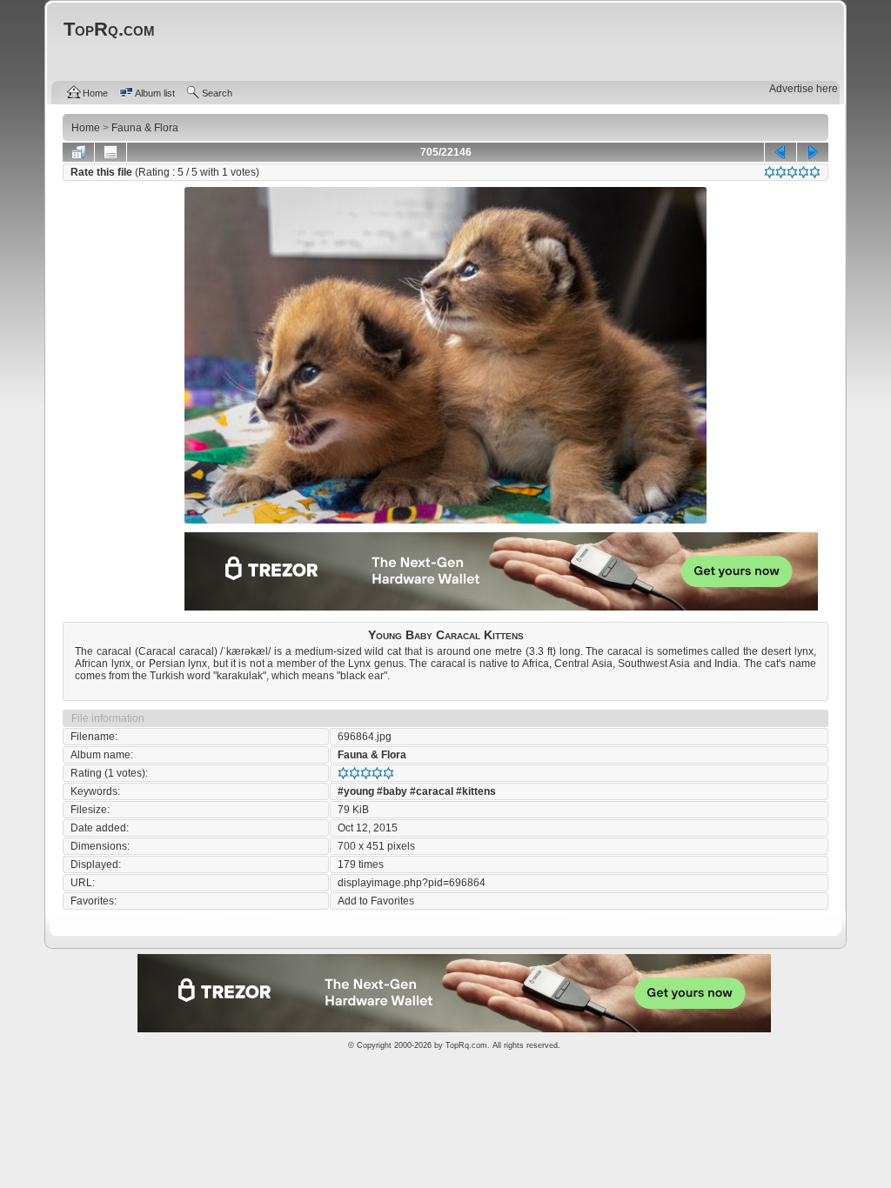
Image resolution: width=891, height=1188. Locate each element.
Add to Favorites (376, 901)
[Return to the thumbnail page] (78, 152)
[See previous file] (780, 152)
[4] (803, 172)
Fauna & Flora (372, 755)
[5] (815, 172)
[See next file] (812, 152)
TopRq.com (466, 1045)
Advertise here (803, 89)
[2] (781, 172)
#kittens (476, 791)
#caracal (431, 791)
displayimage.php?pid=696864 (412, 883)
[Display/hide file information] (110, 152)
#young (356, 791)
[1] (769, 172)
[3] (792, 172)
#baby (392, 791)
